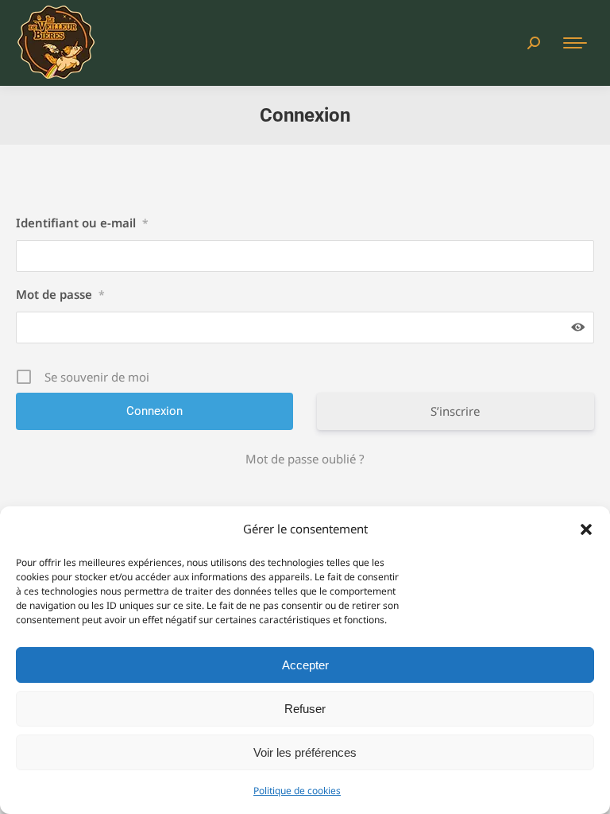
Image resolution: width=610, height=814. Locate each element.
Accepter (305, 665)
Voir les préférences (305, 752)
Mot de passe (60, 294)
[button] (586, 529)
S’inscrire (455, 411)
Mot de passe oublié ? (305, 459)
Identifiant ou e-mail (82, 223)
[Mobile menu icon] (575, 43)
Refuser (305, 708)
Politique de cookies (297, 790)
